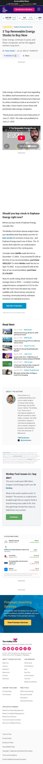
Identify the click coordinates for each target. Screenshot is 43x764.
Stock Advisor (29, 666)
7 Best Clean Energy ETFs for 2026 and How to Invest (27, 342)
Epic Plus (27, 672)
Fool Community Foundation (12, 720)
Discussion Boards (26, 694)
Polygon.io (26, 655)
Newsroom (6, 672)
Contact (5, 675)
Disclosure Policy (8, 742)
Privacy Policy (7, 738)
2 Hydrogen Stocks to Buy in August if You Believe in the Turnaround (26, 366)
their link (29, 459)
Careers (5, 666)
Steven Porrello (29, 346)
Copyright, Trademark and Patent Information (18, 751)
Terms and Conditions (10, 755)
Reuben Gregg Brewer (31, 370)
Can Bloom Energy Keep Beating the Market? (26, 350)
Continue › (14, 517)
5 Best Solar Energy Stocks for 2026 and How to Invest (26, 334)
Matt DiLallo (28, 330)
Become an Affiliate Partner (12, 723)
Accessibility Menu (21, 1)
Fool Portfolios (29, 675)
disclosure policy (17, 456)
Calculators (24, 697)
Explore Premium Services (23, 27)
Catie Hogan (28, 362)
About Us (6, 663)
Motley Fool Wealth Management (13, 713)
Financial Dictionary (26, 701)
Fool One (27, 678)
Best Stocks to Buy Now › (24, 9)
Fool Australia (7, 691)
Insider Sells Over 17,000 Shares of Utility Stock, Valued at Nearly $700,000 (27, 358)
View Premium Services (18, 622)
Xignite (18, 655)
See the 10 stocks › (14, 306)
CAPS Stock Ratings (26, 691)
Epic (25, 669)
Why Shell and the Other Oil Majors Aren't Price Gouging (25, 374)
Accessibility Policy (9, 747)
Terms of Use (7, 734)
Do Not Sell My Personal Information (14, 759)
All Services (28, 663)
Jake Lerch (28, 354)
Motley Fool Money (30, 682)
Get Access (7, 551)
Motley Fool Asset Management (13, 710)
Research (6, 669)
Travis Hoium (10, 51)
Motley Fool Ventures (9, 716)
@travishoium (26, 440)
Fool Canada (7, 694)
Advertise (6, 678)
